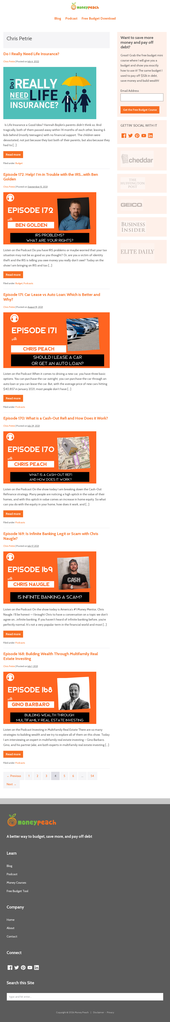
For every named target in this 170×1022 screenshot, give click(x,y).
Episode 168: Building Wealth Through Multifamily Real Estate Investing (50, 656)
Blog (57, 18)
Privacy (110, 1012)
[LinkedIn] (150, 136)
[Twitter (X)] (130, 136)
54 (92, 776)
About (10, 928)
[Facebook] (124, 136)
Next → (11, 784)
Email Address (130, 91)
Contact (12, 936)
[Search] (159, 997)
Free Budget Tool (17, 891)
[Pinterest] (137, 136)
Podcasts (28, 283)
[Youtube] (143, 136)
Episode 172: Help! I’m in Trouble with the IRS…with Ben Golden (50, 177)
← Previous (14, 776)
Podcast (71, 18)
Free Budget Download (99, 18)
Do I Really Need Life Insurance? (31, 53)
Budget (19, 163)
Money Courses (16, 882)
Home (10, 920)
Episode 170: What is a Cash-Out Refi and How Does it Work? (55, 418)
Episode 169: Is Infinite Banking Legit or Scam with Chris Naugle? (50, 536)
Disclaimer (98, 1012)
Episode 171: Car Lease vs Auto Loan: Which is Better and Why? (51, 297)
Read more (14, 155)
